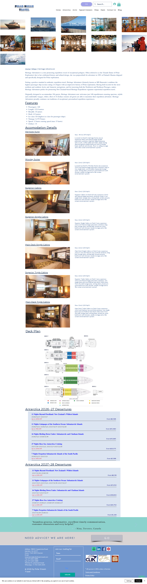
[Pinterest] (108, 549)
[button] (119, 4)
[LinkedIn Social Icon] (99, 549)
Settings (129, 581)
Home (27, 69)
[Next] (136, 525)
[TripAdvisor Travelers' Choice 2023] (94, 549)
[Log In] (114, 4)
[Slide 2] (74, 528)
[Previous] (11, 525)
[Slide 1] (72, 528)
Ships (34, 69)
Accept (138, 581)
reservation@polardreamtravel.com (36, 557)
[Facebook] (104, 549)
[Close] (144, 580)
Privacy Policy (89, 575)
